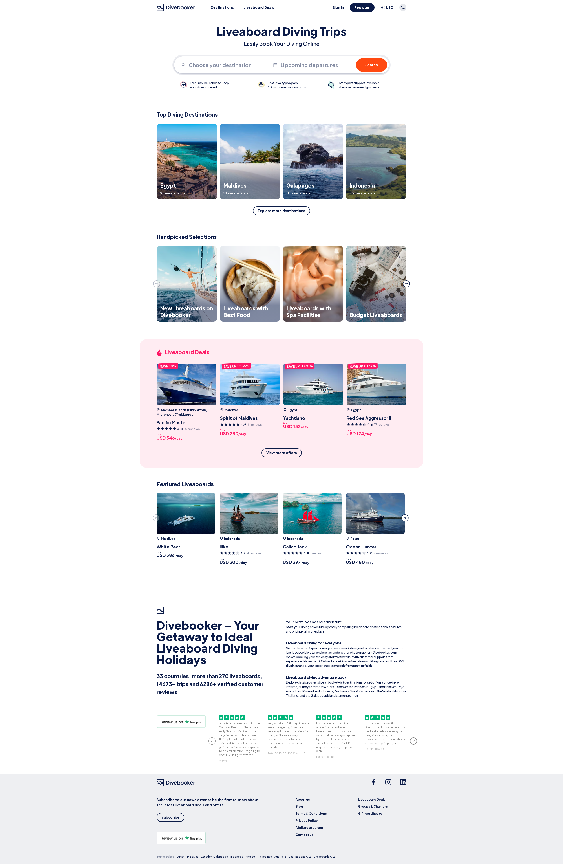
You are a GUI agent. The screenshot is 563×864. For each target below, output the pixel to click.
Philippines (265, 856)
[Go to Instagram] (388, 783)
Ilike (224, 546)
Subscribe (170, 817)
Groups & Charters (373, 806)
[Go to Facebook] (373, 783)
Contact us (304, 834)
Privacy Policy (307, 820)
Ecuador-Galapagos (214, 856)
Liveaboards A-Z (324, 856)
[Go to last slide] (212, 741)
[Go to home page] (176, 7)
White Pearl (169, 546)
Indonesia (236, 856)
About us (303, 799)
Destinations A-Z (300, 856)
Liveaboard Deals (258, 7)
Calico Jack (295, 546)
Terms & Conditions (311, 813)
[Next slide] (406, 283)
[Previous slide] (156, 283)
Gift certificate (370, 813)
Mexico (250, 856)
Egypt (181, 856)
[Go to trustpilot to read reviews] (208, 837)
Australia (280, 856)
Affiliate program (309, 827)
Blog (299, 806)
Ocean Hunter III (363, 546)
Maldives (192, 856)
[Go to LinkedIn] (403, 783)
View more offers (281, 452)
